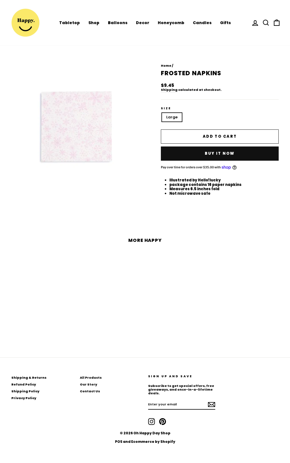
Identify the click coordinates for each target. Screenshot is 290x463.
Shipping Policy (25, 391)
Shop (93, 23)
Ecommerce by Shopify (153, 441)
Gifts (225, 23)
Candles (202, 23)
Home (166, 65)
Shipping (169, 90)
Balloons (117, 23)
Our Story (88, 384)
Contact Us (90, 391)
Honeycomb (171, 23)
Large (172, 117)
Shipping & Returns (28, 377)
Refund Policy (23, 384)
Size (166, 108)
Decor (142, 23)
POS (118, 441)
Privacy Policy (23, 398)
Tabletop (69, 23)
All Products (91, 377)
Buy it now (220, 153)
